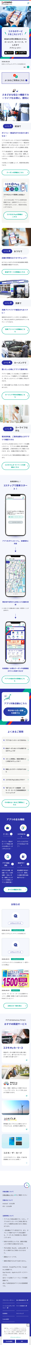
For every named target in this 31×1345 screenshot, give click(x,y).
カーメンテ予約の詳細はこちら (15, 395)
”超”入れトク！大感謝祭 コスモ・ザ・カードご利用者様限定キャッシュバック (16, 790)
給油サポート (21, 864)
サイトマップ (20, 1313)
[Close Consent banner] (28, 1325)
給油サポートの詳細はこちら (15, 272)
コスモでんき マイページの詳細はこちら (15, 466)
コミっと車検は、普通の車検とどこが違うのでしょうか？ (16, 760)
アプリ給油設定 (5, 864)
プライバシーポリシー (9, 1300)
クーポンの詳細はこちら (15, 172)
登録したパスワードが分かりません (16, 770)
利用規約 (5, 1313)
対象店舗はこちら (8, 1195)
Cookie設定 (6, 1319)
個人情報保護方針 (21, 1300)
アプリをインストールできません (16, 740)
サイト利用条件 (20, 1306)
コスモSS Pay (21, 835)
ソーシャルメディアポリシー (9, 1307)
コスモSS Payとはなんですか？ (15, 780)
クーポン (6, 834)
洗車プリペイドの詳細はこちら (15, 330)
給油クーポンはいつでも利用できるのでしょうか (16, 749)
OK (22, 1341)
